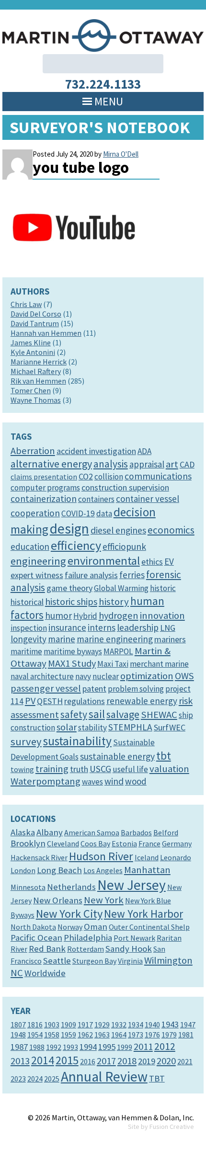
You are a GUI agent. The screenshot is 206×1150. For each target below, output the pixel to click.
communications (158, 476)
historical (27, 601)
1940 (152, 1024)
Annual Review (104, 1076)
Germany (177, 843)
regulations (84, 700)
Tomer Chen (31, 390)
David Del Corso (36, 314)
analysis (110, 463)
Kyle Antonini (33, 352)
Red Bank (47, 948)
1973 (135, 1034)
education (30, 546)
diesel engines (118, 530)
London (23, 870)
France (149, 843)
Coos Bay (95, 843)
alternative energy (51, 463)
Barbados (136, 832)
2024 (35, 1078)
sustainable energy (117, 756)
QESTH (50, 700)
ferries (132, 575)
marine (61, 639)
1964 (118, 1034)
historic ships (71, 601)
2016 (87, 1061)
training (52, 769)
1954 (35, 1034)
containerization (44, 498)
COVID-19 (78, 513)
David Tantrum (35, 323)
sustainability (77, 741)
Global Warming (121, 588)
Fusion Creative (171, 1126)
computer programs (45, 487)
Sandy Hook (128, 948)
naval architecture (42, 676)
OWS (184, 676)
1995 (106, 1046)
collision (108, 476)
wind (114, 781)
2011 (143, 1046)
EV (169, 561)
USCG (100, 768)
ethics (152, 561)
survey (26, 741)
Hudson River (101, 856)
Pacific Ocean (36, 937)
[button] (108, 101)
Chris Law (26, 304)
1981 (186, 1034)
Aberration (33, 450)
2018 (127, 1061)
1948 (18, 1034)
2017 (106, 1061)
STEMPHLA (130, 727)
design (69, 528)
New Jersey (131, 885)
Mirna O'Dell (120, 154)
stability (92, 727)
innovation (162, 615)
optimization (146, 676)
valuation (169, 769)
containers (96, 499)
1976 (152, 1034)
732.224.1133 (103, 84)
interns (101, 627)
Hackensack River (39, 857)
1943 (170, 1024)
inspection (29, 628)
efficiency (76, 545)
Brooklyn (28, 843)
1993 (70, 1047)
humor (58, 615)
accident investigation (96, 450)
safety (73, 714)
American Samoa (91, 832)
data (104, 513)
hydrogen (118, 615)
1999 (124, 1047)
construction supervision (125, 487)
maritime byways (73, 651)
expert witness (37, 575)
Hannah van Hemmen (46, 333)
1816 (35, 1024)
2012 (164, 1046)
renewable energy (141, 700)
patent (94, 688)
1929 (102, 1024)
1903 (51, 1024)
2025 (51, 1078)
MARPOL (118, 651)
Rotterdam (85, 949)
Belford (165, 832)
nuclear (105, 676)
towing (22, 769)
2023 (18, 1078)
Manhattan (147, 870)
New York (104, 900)
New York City (69, 913)
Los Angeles (103, 870)
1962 (85, 1034)
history (114, 601)
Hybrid (85, 616)
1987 (19, 1046)
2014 (42, 1060)
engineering (38, 561)
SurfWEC (169, 727)
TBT (157, 1078)
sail (97, 714)
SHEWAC (159, 714)
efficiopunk (124, 546)
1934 (135, 1024)
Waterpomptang (45, 781)
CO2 (86, 476)
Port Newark (134, 938)
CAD (187, 464)
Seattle (57, 960)
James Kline (31, 342)
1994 (88, 1046)
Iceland (147, 857)
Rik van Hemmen (38, 381)
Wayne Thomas (36, 400)
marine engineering (115, 639)
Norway (69, 927)
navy (83, 676)
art (172, 464)
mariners (170, 639)
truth (79, 768)
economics (171, 530)
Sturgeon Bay (94, 961)
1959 (68, 1034)
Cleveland (63, 843)
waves (92, 781)
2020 (166, 1061)
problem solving (136, 688)
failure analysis (91, 575)
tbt (163, 756)
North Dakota (33, 927)
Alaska (23, 832)
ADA (144, 451)
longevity (28, 639)
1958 (51, 1034)
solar (67, 727)
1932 (118, 1024)
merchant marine (159, 664)
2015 (67, 1060)
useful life (130, 769)
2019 (146, 1061)
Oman (95, 926)
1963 (102, 1034)
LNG (167, 627)
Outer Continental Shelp (149, 927)
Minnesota (28, 887)
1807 (18, 1024)
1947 (187, 1024)
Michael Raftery (36, 371)
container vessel (147, 498)
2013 (20, 1061)
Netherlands (71, 886)
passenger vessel (46, 688)
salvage (122, 714)
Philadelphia (88, 937)
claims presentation (44, 476)
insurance (67, 627)
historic (163, 588)
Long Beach (59, 870)
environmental (104, 560)
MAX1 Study (72, 663)
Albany (49, 832)
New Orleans (57, 900)
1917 (85, 1024)
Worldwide (45, 973)
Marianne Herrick (39, 361)
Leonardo (175, 857)
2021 (185, 1061)
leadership (138, 627)
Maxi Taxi (112, 664)
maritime (26, 651)
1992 (53, 1047)
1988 (37, 1047)
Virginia (130, 961)
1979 (169, 1034)
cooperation (35, 513)
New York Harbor (143, 914)
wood (136, 781)
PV (30, 701)
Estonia (124, 843)
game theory (69, 587)
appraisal (146, 464)
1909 (68, 1024)
